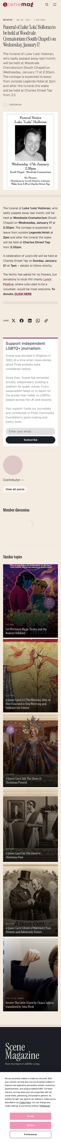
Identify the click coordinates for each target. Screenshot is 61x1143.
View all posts (15, 489)
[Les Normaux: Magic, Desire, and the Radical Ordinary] (30, 601)
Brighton (7, 20)
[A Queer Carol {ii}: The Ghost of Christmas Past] (30, 825)
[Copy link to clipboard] (46, 320)
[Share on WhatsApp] (37, 320)
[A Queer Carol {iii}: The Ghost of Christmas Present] (30, 750)
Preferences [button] (45, 1106)
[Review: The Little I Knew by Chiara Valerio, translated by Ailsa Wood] (30, 974)
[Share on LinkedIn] (29, 320)
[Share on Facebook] (21, 320)
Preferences (30, 1134)
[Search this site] (47, 4)
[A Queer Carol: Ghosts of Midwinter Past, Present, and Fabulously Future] (30, 900)
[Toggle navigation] (54, 4)
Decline (30, 1125)
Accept (30, 1116)
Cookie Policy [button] (25, 1102)
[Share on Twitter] (13, 320)
